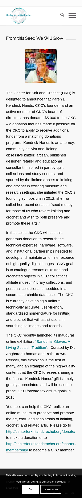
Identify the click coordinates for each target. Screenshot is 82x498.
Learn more (51, 489)
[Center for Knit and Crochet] (34, 15)
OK (30, 489)
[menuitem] (60, 15)
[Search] (60, 15)
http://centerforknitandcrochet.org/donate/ (40, 431)
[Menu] (70, 15)
